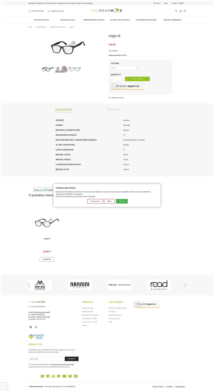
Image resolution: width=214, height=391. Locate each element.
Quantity (116, 75)
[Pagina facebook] (31, 327)
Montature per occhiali (94, 20)
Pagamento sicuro (115, 315)
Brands (84, 325)
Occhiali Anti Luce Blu (120, 20)
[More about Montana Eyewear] (47, 285)
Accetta (121, 201)
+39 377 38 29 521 (38, 314)
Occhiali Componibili (172, 20)
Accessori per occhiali (146, 20)
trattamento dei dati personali (62, 364)
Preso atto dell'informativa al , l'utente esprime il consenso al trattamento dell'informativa (51, 366)
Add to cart (137, 79)
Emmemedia (180, 386)
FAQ (110, 322)
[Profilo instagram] (36, 327)
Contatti (174, 3)
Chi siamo (156, 3)
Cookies (170, 386)
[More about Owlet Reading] (127, 285)
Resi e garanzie (114, 318)
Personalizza (95, 201)
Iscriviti (71, 359)
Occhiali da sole (68, 20)
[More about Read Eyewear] (167, 285)
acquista (47, 259)
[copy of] (47, 223)
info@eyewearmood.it (41, 312)
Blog (165, 3)
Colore (115, 63)
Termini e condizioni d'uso (118, 308)
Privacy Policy (158, 386)
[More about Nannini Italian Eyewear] (87, 285)
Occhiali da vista (41, 20)
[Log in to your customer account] (181, 11)
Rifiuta (109, 201)
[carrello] (185, 11)
